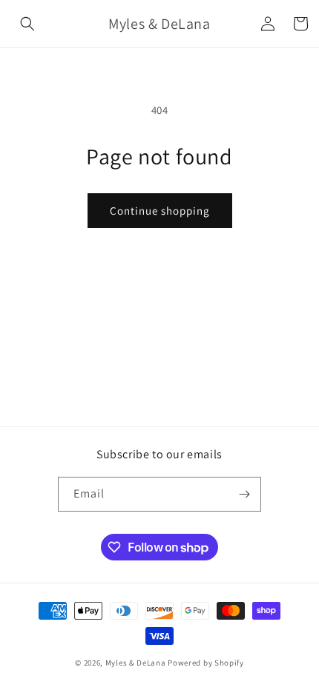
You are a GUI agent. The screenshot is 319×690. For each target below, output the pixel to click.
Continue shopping (160, 211)
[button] (27, 23)
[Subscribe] (244, 494)
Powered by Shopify (206, 662)
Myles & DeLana (135, 662)
